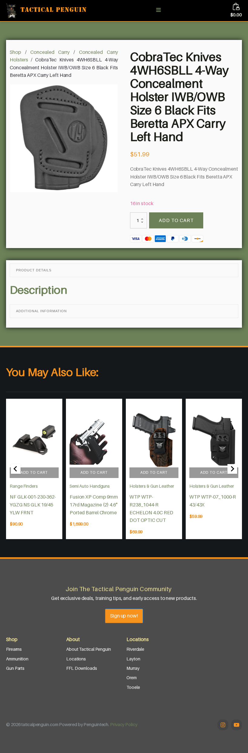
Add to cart (176, 220)
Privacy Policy (123, 724)
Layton (133, 658)
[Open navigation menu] (158, 10)
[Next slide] (232, 469)
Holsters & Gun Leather (151, 486)
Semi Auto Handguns (90, 486)
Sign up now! (124, 616)
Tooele (133, 687)
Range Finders (24, 486)
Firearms (14, 649)
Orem (131, 677)
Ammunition (17, 658)
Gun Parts (15, 668)
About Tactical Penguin (88, 649)
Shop (15, 52)
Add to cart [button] (34, 472)
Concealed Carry (50, 52)
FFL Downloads (81, 668)
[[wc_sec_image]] (34, 440)
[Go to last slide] (16, 469)
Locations (76, 658)
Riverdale (135, 649)
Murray (132, 668)
